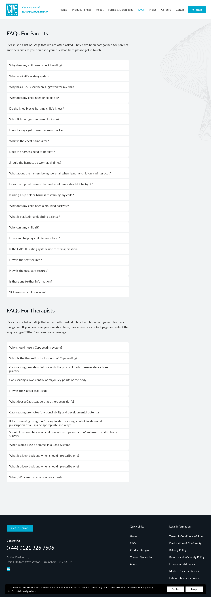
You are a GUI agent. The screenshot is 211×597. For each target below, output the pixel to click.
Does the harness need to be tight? (32, 152)
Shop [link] (199, 9)
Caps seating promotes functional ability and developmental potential (54, 412)
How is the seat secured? (25, 260)
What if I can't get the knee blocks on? (34, 119)
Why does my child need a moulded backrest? (39, 206)
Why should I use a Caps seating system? (35, 347)
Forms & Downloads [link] (120, 9)
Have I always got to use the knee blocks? (36, 130)
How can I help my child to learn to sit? (34, 238)
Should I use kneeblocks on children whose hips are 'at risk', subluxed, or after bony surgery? (63, 434)
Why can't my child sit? (24, 227)
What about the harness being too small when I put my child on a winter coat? (60, 173)
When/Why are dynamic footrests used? (35, 477)
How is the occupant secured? (29, 270)
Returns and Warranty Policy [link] (186, 557)
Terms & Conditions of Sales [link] (186, 536)
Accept (194, 589)
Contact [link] (180, 9)
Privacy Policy (145, 587)
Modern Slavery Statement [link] (185, 571)
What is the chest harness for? (29, 141)
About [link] (99, 9)
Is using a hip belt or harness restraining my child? (41, 195)
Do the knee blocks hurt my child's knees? (36, 108)
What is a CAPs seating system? (30, 76)
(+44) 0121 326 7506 (30, 547)
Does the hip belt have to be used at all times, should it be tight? (51, 184)
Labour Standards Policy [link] (184, 578)
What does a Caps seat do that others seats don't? (41, 401)
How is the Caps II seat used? (28, 391)
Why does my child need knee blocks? (34, 98)
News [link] (152, 9)
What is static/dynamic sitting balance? (34, 216)
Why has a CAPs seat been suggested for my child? (42, 87)
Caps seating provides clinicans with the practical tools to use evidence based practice (59, 369)
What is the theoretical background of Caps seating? (43, 358)
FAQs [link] (141, 9)
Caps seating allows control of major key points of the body (47, 380)
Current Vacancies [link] (141, 557)
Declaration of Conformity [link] (185, 543)
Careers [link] (166, 9)
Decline (175, 589)
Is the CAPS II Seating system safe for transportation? (43, 249)
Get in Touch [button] (20, 528)
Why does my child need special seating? (35, 65)
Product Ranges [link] (81, 9)
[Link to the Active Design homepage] (11, 9)
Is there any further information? (30, 281)
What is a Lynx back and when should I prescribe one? (44, 455)
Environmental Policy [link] (182, 564)
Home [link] (63, 9)
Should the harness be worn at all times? (35, 162)
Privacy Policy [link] (177, 550)
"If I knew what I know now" (27, 292)
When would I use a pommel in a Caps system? (39, 445)
